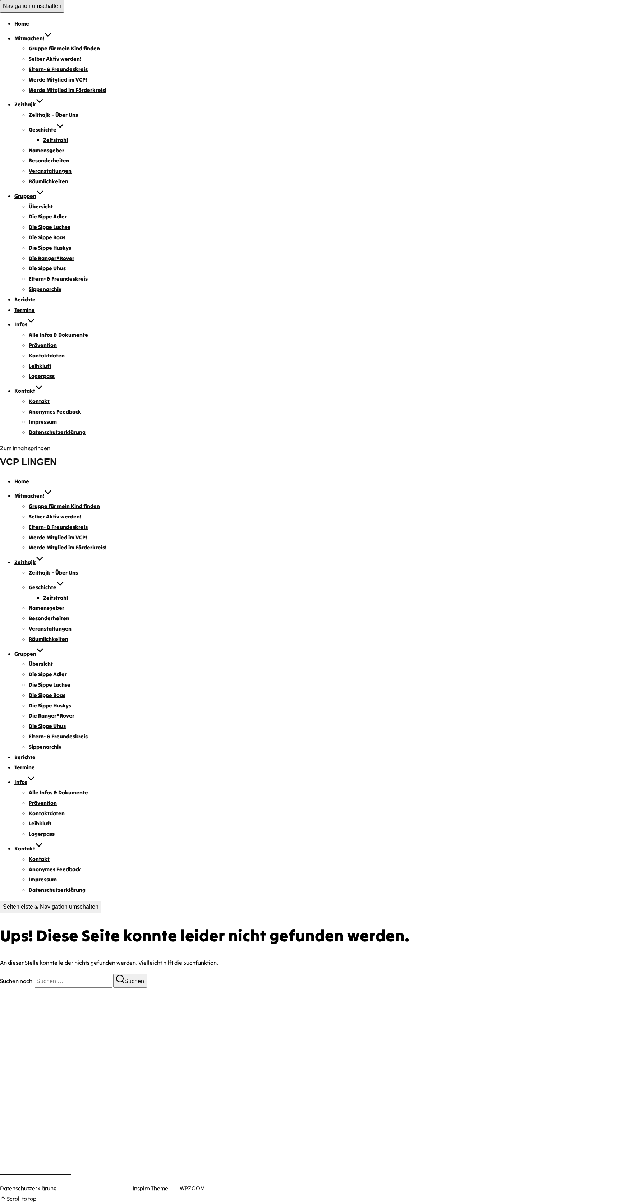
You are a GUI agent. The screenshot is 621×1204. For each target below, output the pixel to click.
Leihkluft (40, 366)
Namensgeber (46, 150)
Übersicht (41, 206)
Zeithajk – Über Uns (53, 114)
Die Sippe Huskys (50, 247)
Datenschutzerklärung (57, 432)
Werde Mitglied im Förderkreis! (67, 90)
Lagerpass (42, 376)
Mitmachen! (29, 38)
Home (21, 23)
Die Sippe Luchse (49, 226)
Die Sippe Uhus (47, 268)
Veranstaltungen (50, 170)
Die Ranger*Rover (51, 258)
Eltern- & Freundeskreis (58, 69)
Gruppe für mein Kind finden (64, 48)
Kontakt (24, 390)
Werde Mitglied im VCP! (58, 79)
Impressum (43, 421)
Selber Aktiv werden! (55, 58)
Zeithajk (25, 104)
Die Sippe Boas (47, 237)
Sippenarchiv (45, 289)
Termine (24, 309)
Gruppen (25, 196)
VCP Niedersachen (23, 1128)
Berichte (25, 299)
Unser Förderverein (24, 1117)
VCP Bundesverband (25, 1138)
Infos (20, 324)
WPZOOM (192, 1188)
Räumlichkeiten (48, 181)
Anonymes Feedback (55, 411)
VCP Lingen (28, 461)
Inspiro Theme (150, 1188)
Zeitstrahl (55, 140)
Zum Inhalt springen (25, 448)
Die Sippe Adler (48, 216)
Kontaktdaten (47, 355)
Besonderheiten (49, 160)
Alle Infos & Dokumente (58, 334)
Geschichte (42, 129)
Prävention (43, 345)
